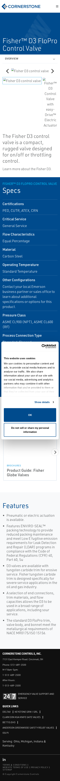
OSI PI (5, 732)
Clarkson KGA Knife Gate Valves (21, 717)
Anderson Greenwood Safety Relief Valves (28, 727)
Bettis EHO (8, 722)
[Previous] (8, 71)
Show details (42, 402)
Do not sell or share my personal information (30, 429)
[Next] (52, 71)
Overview (11, 58)
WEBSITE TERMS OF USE (15, 767)
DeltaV (6, 711)
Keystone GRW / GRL (26, 711)
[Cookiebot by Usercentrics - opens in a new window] (42, 346)
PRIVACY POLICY (39, 767)
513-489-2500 (18, 664)
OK (30, 414)
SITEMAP (7, 769)
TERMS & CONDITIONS (15, 765)
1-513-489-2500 (11, 675)
